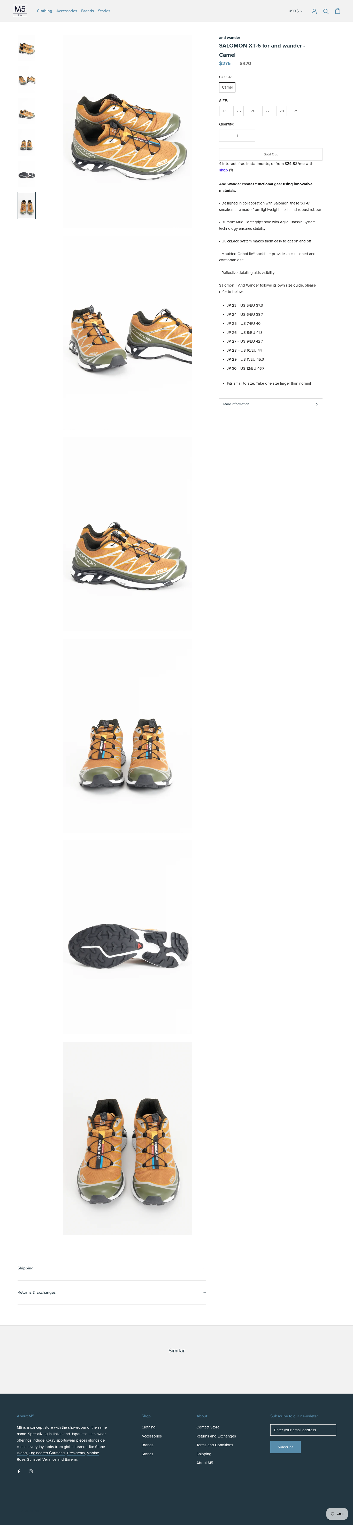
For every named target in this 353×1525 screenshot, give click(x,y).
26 (253, 111)
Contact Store (207, 1427)
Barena (71, 1459)
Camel (227, 87)
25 (238, 111)
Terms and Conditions (214, 1445)
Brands (87, 10)
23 (224, 111)
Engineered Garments (47, 1453)
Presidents (76, 1453)
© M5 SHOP (30, 1511)
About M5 (204, 1462)
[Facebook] (19, 1471)
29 (296, 111)
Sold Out (271, 154)
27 (267, 111)
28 (281, 111)
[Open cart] (337, 11)
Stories (104, 10)
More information (236, 404)
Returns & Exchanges (37, 1292)
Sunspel (34, 1459)
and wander (229, 37)
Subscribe (285, 1447)
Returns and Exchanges (216, 1436)
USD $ (294, 11)
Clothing (44, 10)
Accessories (66, 10)
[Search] (326, 11)
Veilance (49, 1459)
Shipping (26, 1268)
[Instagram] (31, 1471)
